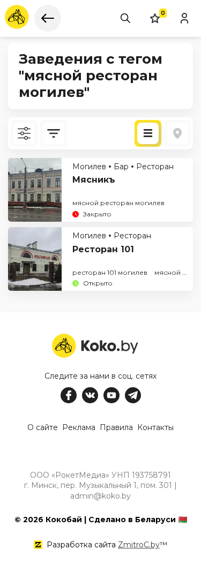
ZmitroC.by (139, 545)
